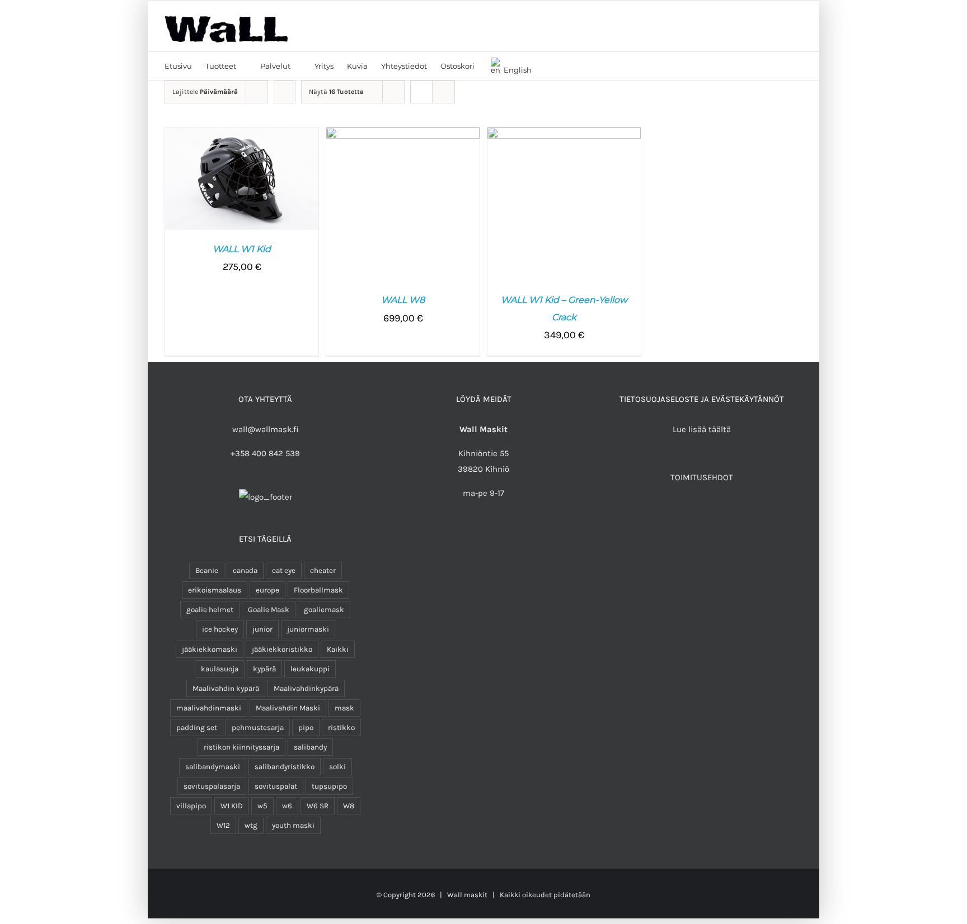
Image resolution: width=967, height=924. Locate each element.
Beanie (206, 570)
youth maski (293, 825)
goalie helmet (209, 609)
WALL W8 (403, 300)
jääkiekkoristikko (282, 649)
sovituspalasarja (212, 786)
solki (337, 766)
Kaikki (338, 649)
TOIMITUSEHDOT (701, 477)
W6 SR (317, 806)
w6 (287, 806)
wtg (251, 825)
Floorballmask (318, 590)
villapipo (191, 806)
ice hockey (220, 629)
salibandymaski (212, 766)
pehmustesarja (258, 727)
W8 (348, 806)
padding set (196, 727)
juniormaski (308, 629)
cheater (323, 570)
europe (267, 590)
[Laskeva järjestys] (284, 91)
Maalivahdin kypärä (226, 688)
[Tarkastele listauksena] (443, 92)
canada (245, 570)
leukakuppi (310, 669)
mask (344, 708)
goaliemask (324, 609)
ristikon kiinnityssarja (241, 747)
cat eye (283, 570)
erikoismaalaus (214, 590)
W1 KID (231, 806)
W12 (223, 825)
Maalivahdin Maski (288, 708)
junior (262, 629)
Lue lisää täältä (702, 429)
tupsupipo (329, 786)
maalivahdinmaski (208, 708)
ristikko (341, 727)
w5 (262, 806)
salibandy (310, 747)
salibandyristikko (284, 766)
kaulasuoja (219, 669)
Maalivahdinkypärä (306, 688)
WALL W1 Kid (242, 249)
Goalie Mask (268, 609)
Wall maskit (467, 894)
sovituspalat (276, 786)
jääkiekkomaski (209, 649)
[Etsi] (548, 66)
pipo (305, 727)
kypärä (264, 669)
